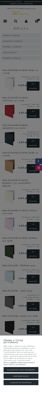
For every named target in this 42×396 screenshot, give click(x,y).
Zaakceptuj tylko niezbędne (21, 370)
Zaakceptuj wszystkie (21, 382)
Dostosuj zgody (21, 376)
